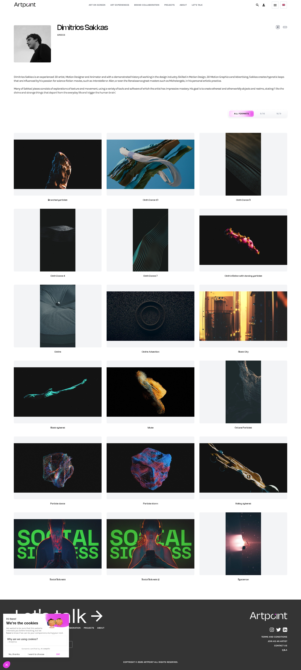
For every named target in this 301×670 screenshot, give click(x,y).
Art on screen (97, 5)
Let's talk (197, 5)
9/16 (262, 113)
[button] (264, 5)
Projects (169, 5)
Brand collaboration (146, 5)
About (183, 5)
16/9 (278, 113)
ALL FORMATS (241, 113)
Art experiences (119, 5)
